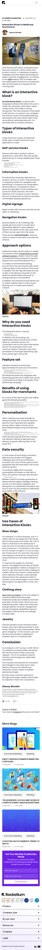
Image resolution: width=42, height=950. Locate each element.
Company (7, 931)
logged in (18, 712)
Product (7, 906)
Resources (8, 925)
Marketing (30, 754)
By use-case (9, 919)
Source (5, 316)
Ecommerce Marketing (11, 18)
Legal (5, 938)
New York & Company (11, 595)
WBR (10, 79)
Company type (10, 912)
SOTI (16, 470)
